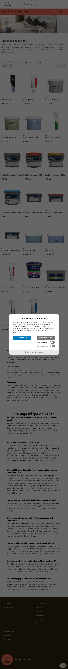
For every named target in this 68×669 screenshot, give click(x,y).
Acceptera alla (22, 337)
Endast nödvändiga (45, 337)
